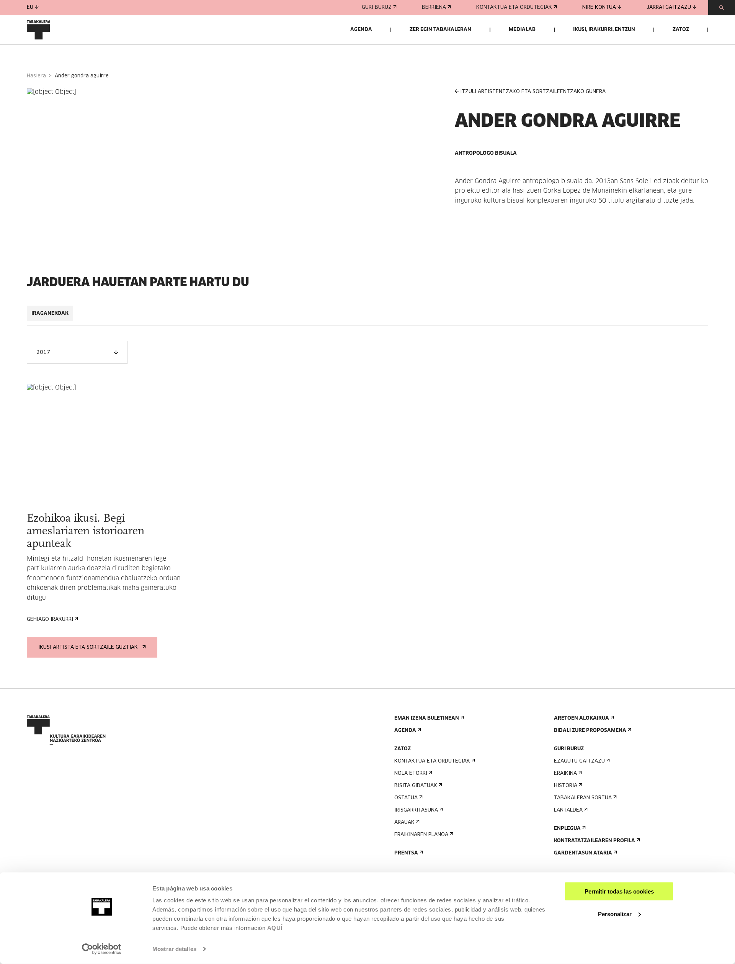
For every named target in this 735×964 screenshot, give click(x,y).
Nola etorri (410, 773)
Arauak (404, 822)
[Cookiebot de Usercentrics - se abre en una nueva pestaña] (101, 949)
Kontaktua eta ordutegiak (514, 7)
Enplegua (567, 828)
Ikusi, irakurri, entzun (604, 29)
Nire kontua (599, 7)
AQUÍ (275, 928)
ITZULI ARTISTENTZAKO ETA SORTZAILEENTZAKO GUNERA (533, 91)
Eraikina (565, 773)
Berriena (434, 7)
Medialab (522, 29)
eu (30, 7)
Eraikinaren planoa (421, 834)
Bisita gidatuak (415, 785)
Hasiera (36, 76)
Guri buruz (377, 7)
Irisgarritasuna (416, 810)
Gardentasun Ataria (583, 853)
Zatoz (681, 29)
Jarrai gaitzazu (669, 7)
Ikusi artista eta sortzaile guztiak (88, 647)
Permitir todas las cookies (619, 891)
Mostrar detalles (174, 949)
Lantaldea (568, 810)
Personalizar (615, 913)
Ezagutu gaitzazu (579, 761)
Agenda (361, 29)
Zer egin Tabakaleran (440, 29)
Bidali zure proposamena (590, 730)
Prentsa (406, 853)
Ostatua (406, 797)
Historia (565, 785)
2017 (43, 352)
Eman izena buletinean (426, 718)
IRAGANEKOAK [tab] (50, 313)
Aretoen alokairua (581, 718)
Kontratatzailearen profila (594, 840)
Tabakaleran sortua (583, 797)
